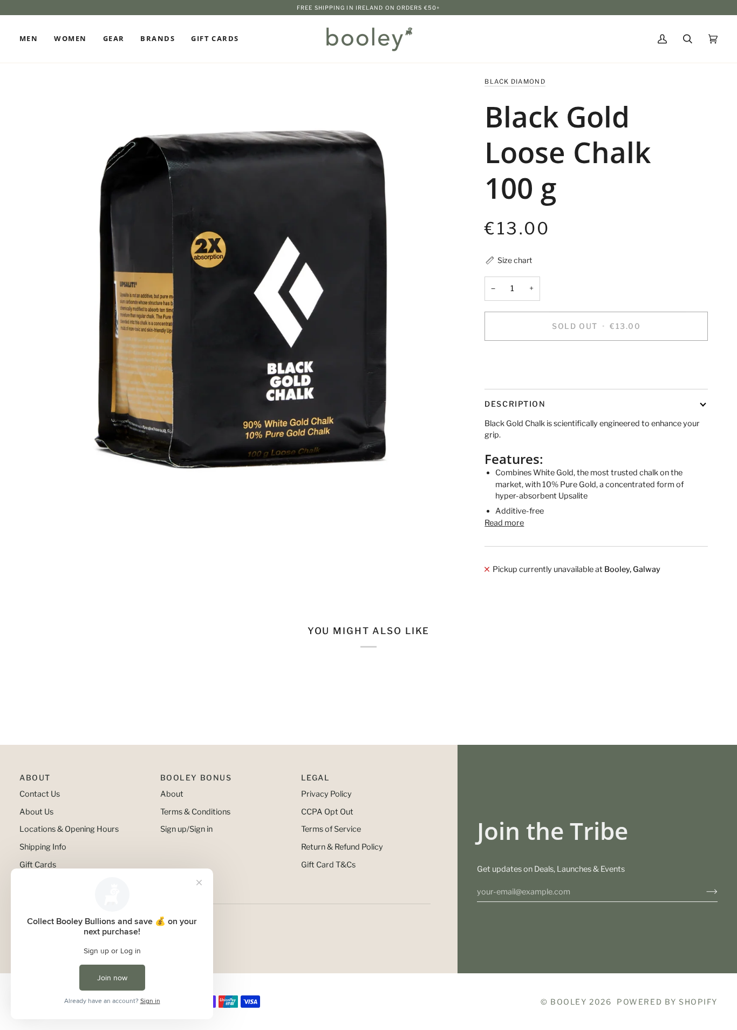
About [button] (35, 777)
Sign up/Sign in (186, 829)
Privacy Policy (326, 794)
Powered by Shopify (667, 1001)
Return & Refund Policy (342, 847)
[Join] (703, 891)
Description (514, 403)
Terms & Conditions (195, 812)
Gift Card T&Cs (328, 865)
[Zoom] (237, 294)
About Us (36, 812)
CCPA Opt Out (327, 812)
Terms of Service (331, 829)
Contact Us (39, 794)
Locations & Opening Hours (69, 829)
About (171, 794)
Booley (568, 1001)
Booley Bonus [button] (195, 777)
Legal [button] (315, 777)
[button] (32, 39)
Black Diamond (514, 81)
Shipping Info (42, 847)
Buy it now (596, 363)
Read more (504, 523)
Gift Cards (37, 865)
